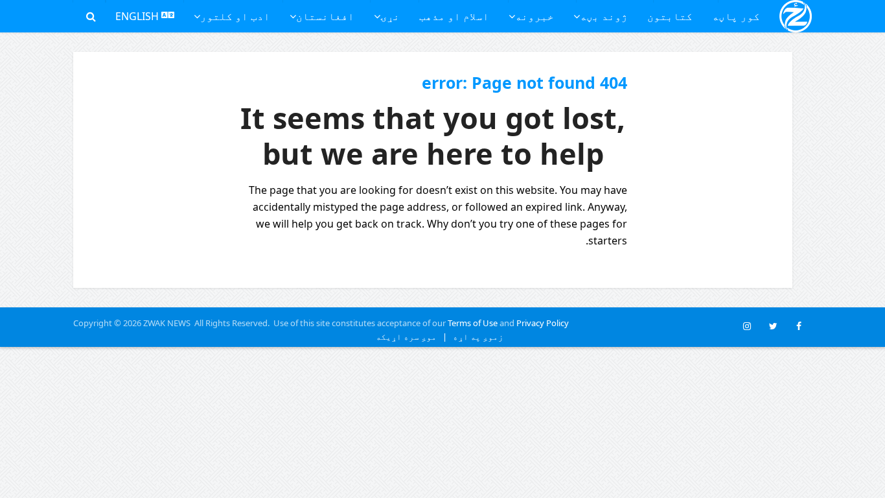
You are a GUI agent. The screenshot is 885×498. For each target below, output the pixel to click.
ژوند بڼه (604, 16)
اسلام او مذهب (454, 16)
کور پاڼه (736, 16)
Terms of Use (473, 323)
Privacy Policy (542, 323)
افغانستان (325, 16)
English (138, 16)
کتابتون (670, 16)
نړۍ (390, 16)
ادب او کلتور (235, 16)
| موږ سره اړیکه (411, 336)
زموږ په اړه (475, 336)
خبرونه (534, 16)
